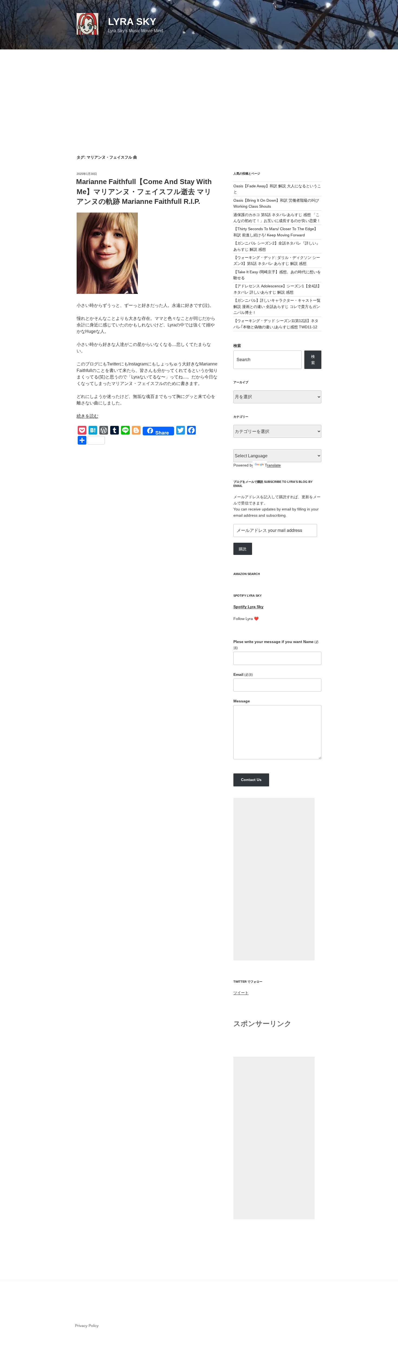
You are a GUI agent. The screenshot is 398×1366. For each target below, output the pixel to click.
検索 (237, 345)
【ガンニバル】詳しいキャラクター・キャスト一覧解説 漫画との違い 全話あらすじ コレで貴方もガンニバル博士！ (277, 306)
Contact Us (251, 779)
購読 (242, 549)
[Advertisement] (199, 90)
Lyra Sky (132, 21)
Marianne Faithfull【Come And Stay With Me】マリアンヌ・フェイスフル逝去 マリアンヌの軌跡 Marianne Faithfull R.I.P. (144, 191)
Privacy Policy (87, 1325)
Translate (273, 465)
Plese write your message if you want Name (276, 644)
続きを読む (87, 416)
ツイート (241, 993)
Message (241, 701)
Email (243, 674)
